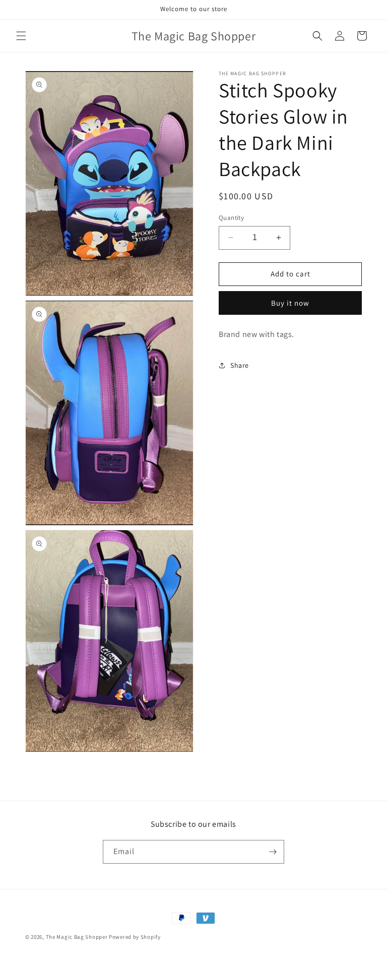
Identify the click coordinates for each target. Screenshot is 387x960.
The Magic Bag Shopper (77, 936)
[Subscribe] (273, 852)
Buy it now (290, 303)
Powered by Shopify (135, 936)
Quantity (231, 217)
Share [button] (239, 365)
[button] (21, 36)
